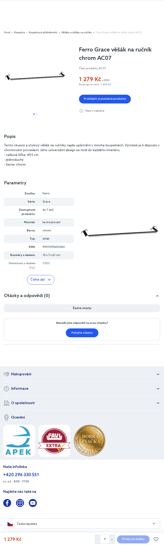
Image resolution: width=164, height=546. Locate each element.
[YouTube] (33, 504)
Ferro (46, 193)
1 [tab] (34, 114)
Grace (46, 202)
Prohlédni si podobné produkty (105, 99)
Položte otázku (82, 333)
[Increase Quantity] (112, 539)
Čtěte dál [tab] (37, 280)
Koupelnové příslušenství (43, 32)
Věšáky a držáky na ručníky (76, 32)
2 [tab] (36, 114)
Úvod (7, 32)
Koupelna (19, 32)
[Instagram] (20, 504)
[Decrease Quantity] (97, 539)
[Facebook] (7, 504)
